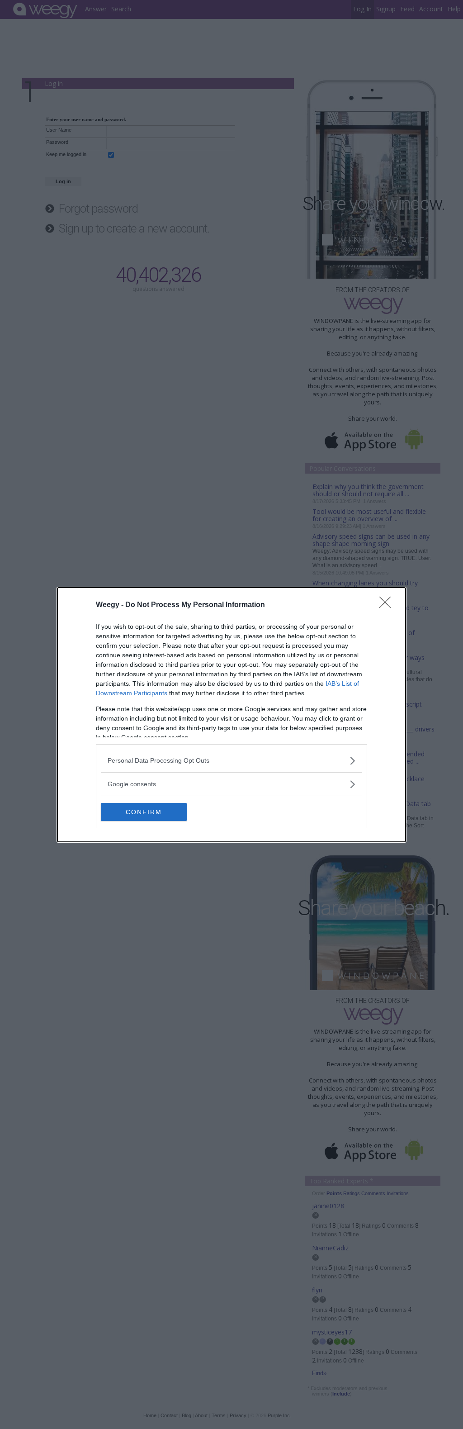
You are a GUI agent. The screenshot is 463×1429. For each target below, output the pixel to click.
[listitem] (231, 760)
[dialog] (231, 715)
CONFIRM (144, 812)
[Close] (388, 605)
